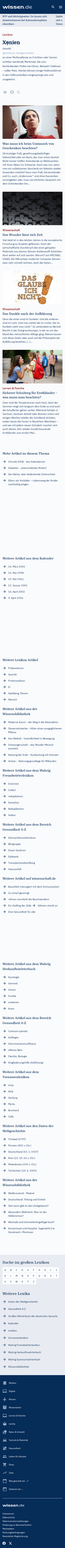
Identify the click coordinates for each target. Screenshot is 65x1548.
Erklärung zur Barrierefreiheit (17, 1525)
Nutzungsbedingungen (14, 1532)
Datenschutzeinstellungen (16, 1521)
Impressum (8, 1513)
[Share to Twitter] (18, 92)
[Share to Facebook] (12, 92)
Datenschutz (9, 1517)
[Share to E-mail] (5, 92)
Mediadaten (8, 1528)
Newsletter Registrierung (15, 1536)
